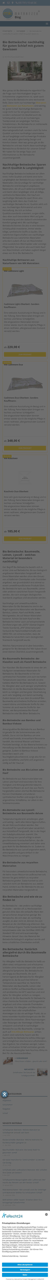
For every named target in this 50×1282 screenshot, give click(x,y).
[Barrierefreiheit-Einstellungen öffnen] (4, 1094)
